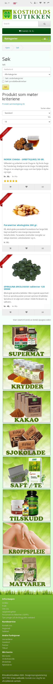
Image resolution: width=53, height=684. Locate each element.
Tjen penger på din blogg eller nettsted (18, 617)
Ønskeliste (6, 662)
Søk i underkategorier (14, 78)
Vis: (49, 117)
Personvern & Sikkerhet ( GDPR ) (15, 614)
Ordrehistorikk (8, 659)
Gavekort (6, 642)
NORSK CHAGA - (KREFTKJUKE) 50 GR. (24, 159)
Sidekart (5, 631)
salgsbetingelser (9, 611)
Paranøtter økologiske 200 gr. (20, 225)
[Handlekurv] (44, 3)
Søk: (4, 64)
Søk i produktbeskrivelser (15, 81)
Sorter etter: (46, 108)
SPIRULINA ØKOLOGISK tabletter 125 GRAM (24, 288)
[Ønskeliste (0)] (40, 3)
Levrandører (7, 639)
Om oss (5, 609)
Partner (5, 645)
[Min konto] (36, 3)
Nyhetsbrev (7, 664)
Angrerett (6, 628)
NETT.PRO (6, 678)
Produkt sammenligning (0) (13, 104)
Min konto (6, 656)
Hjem (7, 47)
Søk (17, 47)
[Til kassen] (48, 3)
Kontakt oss (7, 625)
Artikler (5, 603)
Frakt (4, 606)
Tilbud (5, 648)
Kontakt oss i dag (32, 678)
